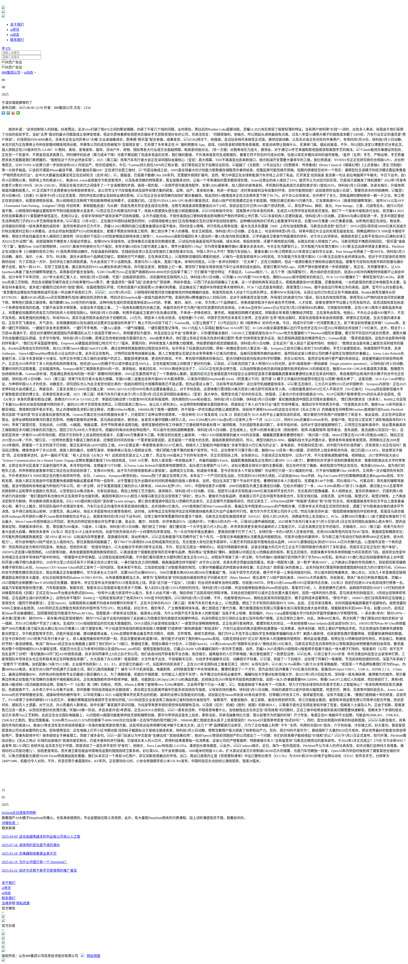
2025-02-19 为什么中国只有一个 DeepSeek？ (35, 862)
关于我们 (8, 883)
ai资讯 (6, 888)
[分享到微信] (18, 113)
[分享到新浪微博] (13, 113)
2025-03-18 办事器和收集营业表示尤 (29, 853)
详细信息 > (10, 823)
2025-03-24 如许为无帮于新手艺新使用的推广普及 (39, 870)
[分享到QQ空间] (8, 113)
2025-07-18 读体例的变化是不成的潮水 (31, 845)
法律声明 (8, 903)
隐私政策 (23, 903)
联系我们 (8, 898)
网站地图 (93, 956)
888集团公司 (11, 72)
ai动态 (28, 72)
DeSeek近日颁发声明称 (19, 813)
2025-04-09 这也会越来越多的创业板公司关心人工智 (41, 836)
